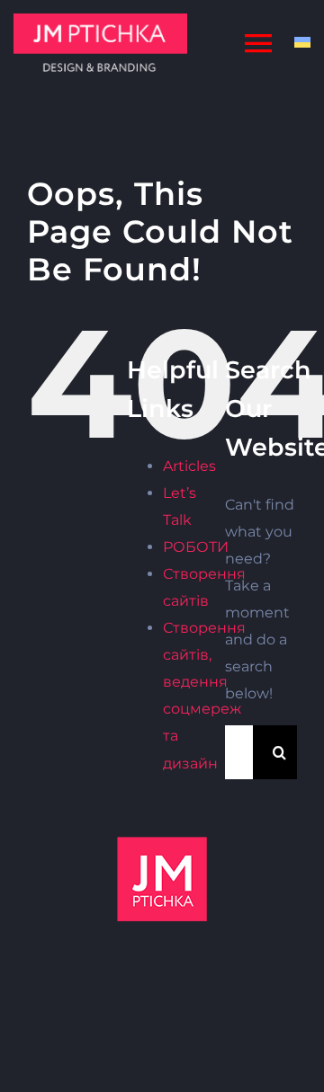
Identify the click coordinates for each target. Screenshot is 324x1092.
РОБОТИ (196, 546)
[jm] (100, 20)
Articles (189, 466)
